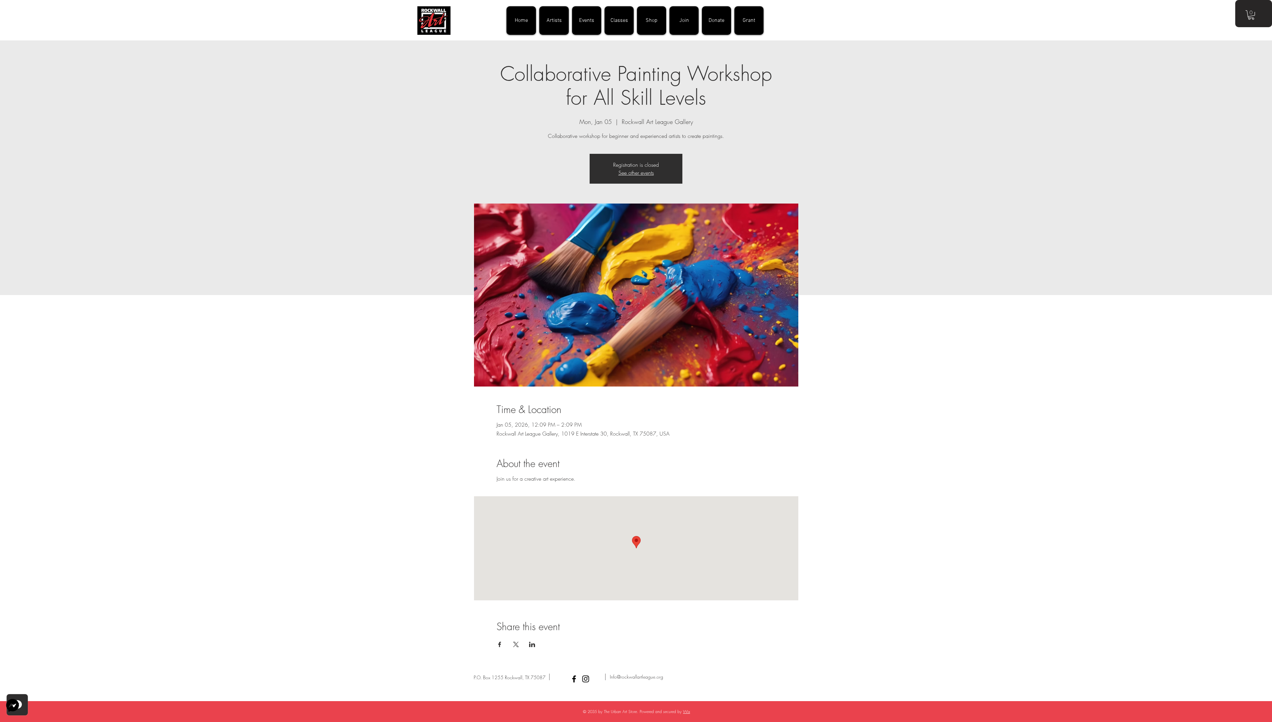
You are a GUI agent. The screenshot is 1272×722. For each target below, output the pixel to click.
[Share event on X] (516, 644)
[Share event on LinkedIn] (532, 644)
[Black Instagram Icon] (585, 679)
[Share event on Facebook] (500, 644)
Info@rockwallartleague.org (636, 677)
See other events (636, 172)
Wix (686, 711)
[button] (1251, 15)
